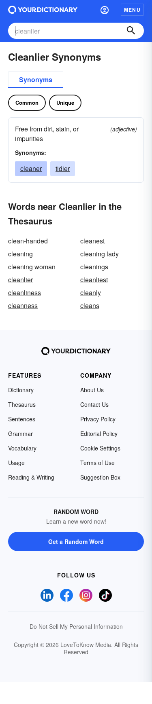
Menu (132, 9)
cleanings (94, 266)
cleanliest (94, 279)
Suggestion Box (100, 477)
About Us (92, 390)
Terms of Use (97, 463)
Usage (16, 463)
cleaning (20, 253)
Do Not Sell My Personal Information (76, 626)
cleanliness (24, 292)
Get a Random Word (76, 541)
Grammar (20, 433)
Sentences (21, 419)
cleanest (92, 240)
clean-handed (28, 240)
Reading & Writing (31, 477)
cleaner (31, 168)
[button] (104, 9)
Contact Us (94, 404)
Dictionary (21, 390)
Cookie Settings (100, 448)
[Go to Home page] (42, 10)
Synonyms (35, 79)
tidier (63, 168)
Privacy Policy (98, 419)
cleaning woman (32, 266)
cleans (89, 305)
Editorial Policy (99, 433)
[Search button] (131, 30)
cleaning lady (99, 253)
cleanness (23, 305)
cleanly (90, 292)
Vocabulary (22, 448)
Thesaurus (22, 404)
